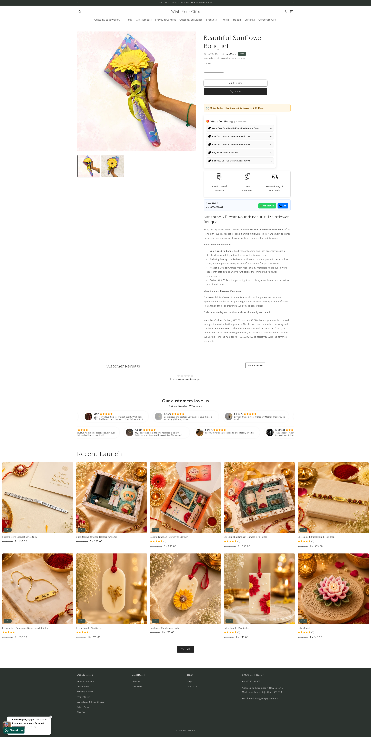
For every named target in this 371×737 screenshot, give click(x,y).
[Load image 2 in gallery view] (112, 166)
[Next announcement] (293, 3)
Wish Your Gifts (189, 730)
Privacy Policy (83, 697)
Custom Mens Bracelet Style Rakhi (19, 537)
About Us (136, 681)
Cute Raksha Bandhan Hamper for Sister (96, 537)
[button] (80, 12)
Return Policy (83, 707)
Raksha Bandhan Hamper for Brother (169, 537)
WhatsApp (268, 206)
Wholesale (137, 686)
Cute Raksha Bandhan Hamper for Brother (245, 537)
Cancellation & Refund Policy (90, 702)
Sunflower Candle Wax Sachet (165, 628)
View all (185, 649)
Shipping (221, 58)
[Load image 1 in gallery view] (89, 166)
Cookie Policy (83, 686)
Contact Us (192, 686)
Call (284, 206)
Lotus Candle (304, 628)
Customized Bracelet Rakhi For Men (316, 537)
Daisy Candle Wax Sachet (236, 628)
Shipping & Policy (85, 692)
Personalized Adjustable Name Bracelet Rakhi (25, 628)
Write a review (255, 365)
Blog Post (81, 712)
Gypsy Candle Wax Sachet (89, 628)
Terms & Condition (85, 681)
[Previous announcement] (78, 3)
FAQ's (189, 681)
